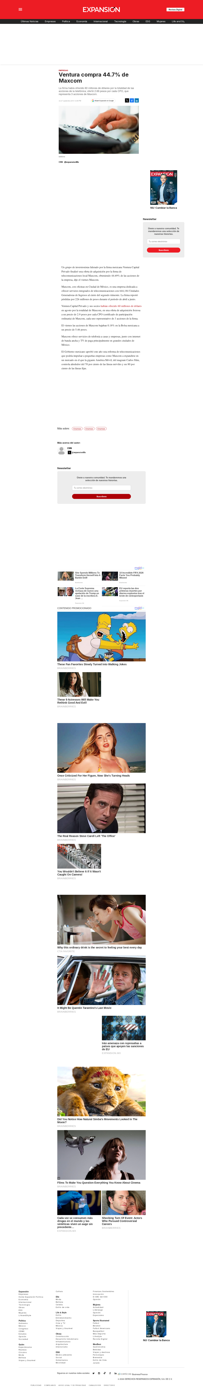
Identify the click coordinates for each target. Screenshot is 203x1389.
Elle (57, 1296)
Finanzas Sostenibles (103, 1291)
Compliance (50, 1385)
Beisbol (97, 1326)
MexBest (97, 1344)
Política (66, 21)
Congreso (23, 1329)
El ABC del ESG (100, 1297)
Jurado (96, 1363)
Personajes (98, 1355)
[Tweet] (127, 100)
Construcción (62, 1336)
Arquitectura (62, 1344)
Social (59, 1357)
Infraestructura (63, 1342)
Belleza (22, 1358)
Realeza (23, 1350)
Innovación (98, 1294)
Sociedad (23, 1339)
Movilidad (61, 1363)
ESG (148, 21)
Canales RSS (95, 1385)
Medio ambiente (64, 1355)
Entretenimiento (64, 1318)
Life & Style (61, 1312)
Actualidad (98, 1307)
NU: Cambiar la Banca (163, 207)
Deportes (60, 1320)
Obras (136, 21)
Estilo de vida (62, 1307)
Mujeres (161, 21)
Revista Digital (175, 9)
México (22, 1326)
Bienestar (97, 1357)
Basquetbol (98, 1331)
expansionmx (95, 1373)
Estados (23, 1334)
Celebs (59, 1305)
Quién (21, 1344)
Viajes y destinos (101, 1352)
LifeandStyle (25, 1315)
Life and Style (179, 21)
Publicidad (36, 1385)
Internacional (101, 21)
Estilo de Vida (100, 1360)
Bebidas (97, 1350)
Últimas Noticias (29, 21)
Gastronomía (99, 1347)
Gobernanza (62, 1360)
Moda (21, 1355)
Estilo (58, 1315)
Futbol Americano (101, 1328)
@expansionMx (71, 162)
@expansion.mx (105, 1373)
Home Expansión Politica (31, 1297)
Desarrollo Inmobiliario (67, 1339)
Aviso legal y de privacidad (72, 1385)
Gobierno (23, 1323)
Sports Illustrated (101, 1320)
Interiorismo (62, 1347)
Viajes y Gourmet (27, 1360)
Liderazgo (98, 1310)
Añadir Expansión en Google (104, 101)
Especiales (98, 1315)
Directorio (109, 1385)
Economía (82, 21)
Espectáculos (25, 1347)
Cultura (59, 1291)
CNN (69, 448)
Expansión (24, 1291)
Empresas (50, 21)
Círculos (23, 1352)
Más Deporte (99, 1334)
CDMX (22, 1331)
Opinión (22, 1336)
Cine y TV (60, 1323)
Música (59, 1326)
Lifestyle (97, 1336)
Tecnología (120, 21)
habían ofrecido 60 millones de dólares (121, 306)
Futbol (96, 1323)
